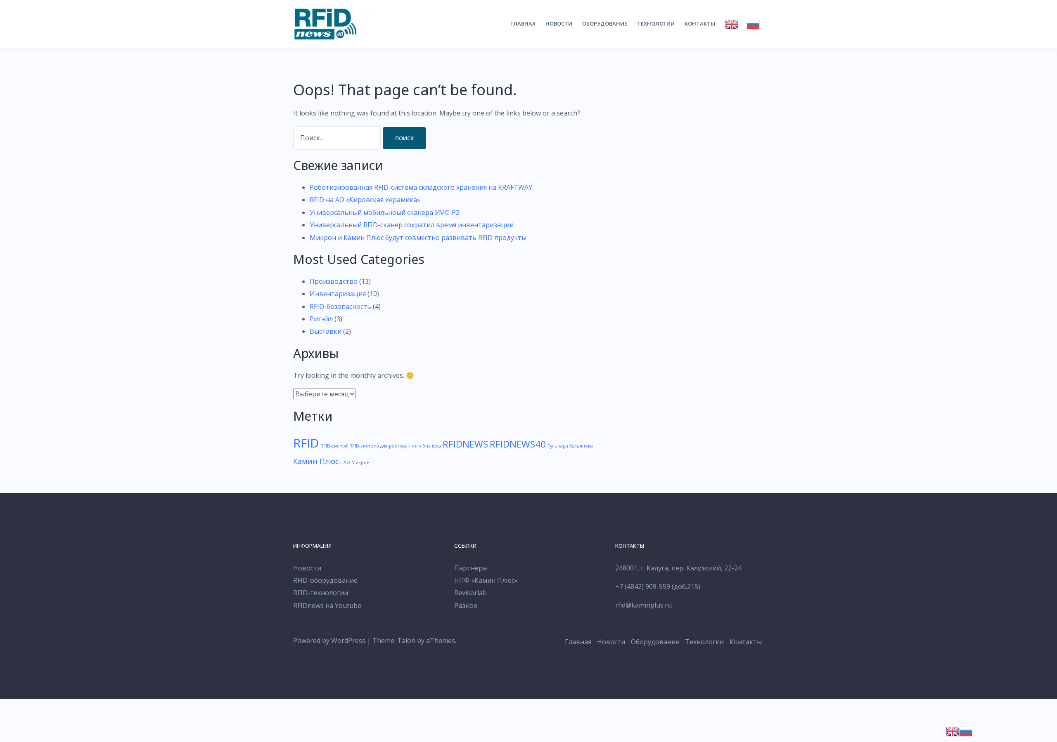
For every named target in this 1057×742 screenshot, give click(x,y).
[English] (731, 24)
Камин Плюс (316, 461)
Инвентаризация (338, 293)
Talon (406, 640)
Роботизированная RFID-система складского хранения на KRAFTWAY (421, 187)
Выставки (325, 331)
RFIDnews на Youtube (327, 605)
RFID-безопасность (340, 306)
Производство (334, 281)
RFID (306, 443)
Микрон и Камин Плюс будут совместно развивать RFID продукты (418, 237)
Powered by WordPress (329, 640)
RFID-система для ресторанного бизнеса (395, 446)
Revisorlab (470, 592)
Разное (465, 605)
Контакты (700, 23)
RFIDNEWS (465, 444)
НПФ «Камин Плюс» (486, 580)
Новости (558, 23)
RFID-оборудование (325, 580)
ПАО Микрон (355, 462)
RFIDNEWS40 (518, 444)
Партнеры (471, 567)
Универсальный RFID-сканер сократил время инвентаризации (412, 224)
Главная (523, 23)
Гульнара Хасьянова (570, 446)
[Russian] (753, 24)
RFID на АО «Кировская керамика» (365, 199)
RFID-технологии (320, 592)
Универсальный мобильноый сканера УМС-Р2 (385, 212)
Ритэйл (321, 318)
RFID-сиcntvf (334, 446)
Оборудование (604, 23)
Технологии (656, 23)
